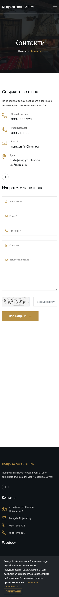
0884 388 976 (21, 119)
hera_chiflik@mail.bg (25, 146)
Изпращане (18, 316)
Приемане (13, 591)
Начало (22, 51)
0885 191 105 (20, 133)
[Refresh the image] (16, 301)
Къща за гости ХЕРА (18, 7)
